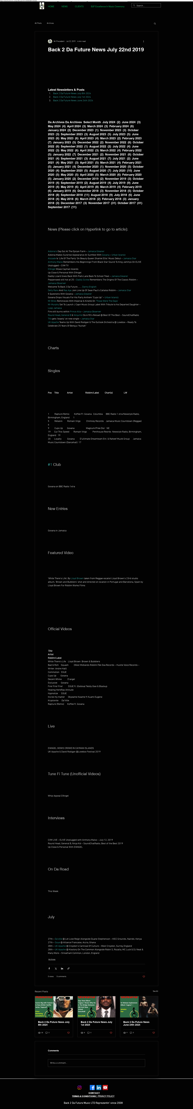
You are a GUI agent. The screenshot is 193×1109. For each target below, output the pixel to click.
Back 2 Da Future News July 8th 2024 (54, 1023)
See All (155, 991)
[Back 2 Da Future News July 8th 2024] (54, 1006)
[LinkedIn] (98, 1087)
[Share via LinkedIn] (62, 968)
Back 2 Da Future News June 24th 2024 (136, 1023)
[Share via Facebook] (49, 968)
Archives (50, 23)
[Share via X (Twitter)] (55, 968)
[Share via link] (68, 968)
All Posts (38, 23)
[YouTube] (105, 1087)
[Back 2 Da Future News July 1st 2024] (97, 1006)
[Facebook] (92, 1087)
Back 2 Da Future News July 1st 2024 (96, 1023)
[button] (155, 23)
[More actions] (143, 41)
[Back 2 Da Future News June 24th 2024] (139, 1006)
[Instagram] (79, 1087)
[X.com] (85, 1087)
